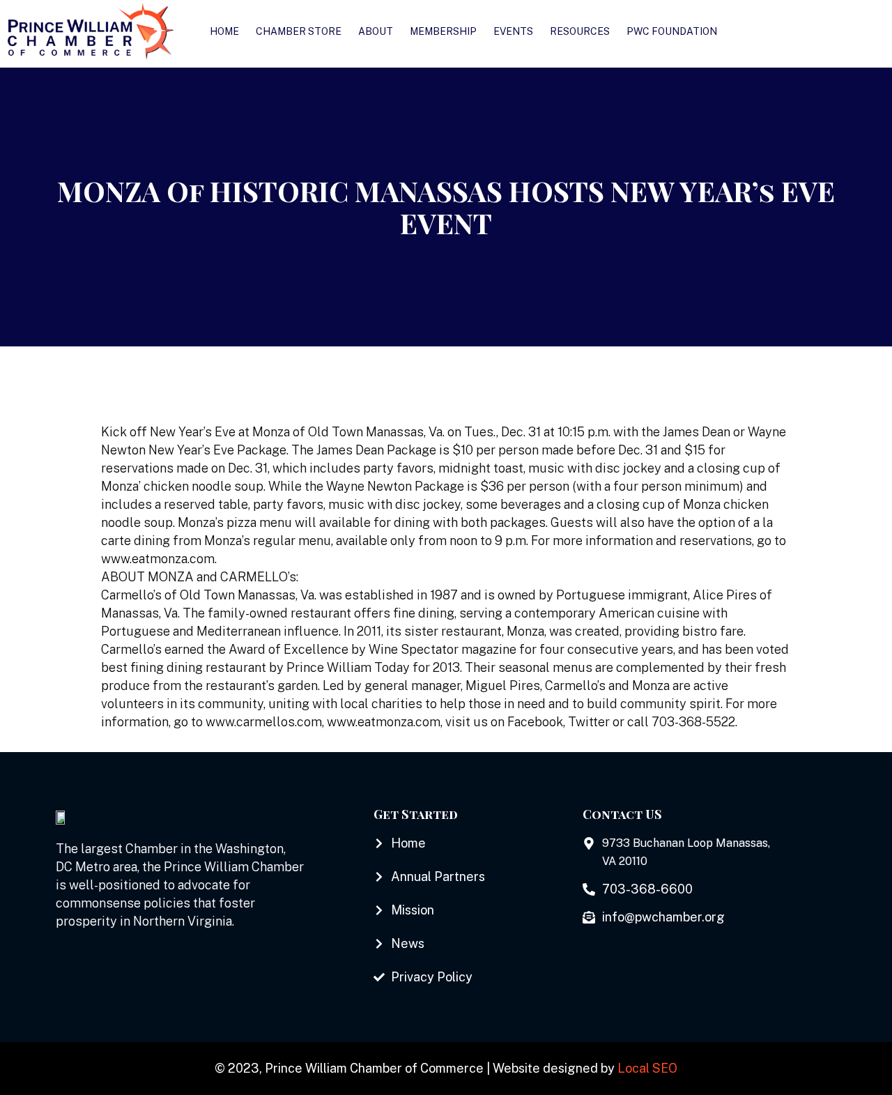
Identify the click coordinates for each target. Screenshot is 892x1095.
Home (224, 31)
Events (513, 31)
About (375, 31)
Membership (443, 31)
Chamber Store (298, 31)
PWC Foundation (671, 31)
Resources (580, 31)
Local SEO (647, 1068)
